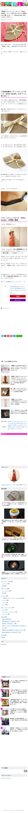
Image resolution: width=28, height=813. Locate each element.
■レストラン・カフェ (6, 607)
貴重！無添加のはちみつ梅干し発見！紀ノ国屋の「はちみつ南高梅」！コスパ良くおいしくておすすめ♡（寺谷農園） (14, 522)
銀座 (3, 644)
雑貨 (3, 585)
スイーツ (4, 600)
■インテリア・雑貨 (6, 581)
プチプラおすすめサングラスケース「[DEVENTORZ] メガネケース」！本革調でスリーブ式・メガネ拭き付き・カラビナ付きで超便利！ (14, 504)
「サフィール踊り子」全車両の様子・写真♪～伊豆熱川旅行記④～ (18, 681)
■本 (2, 637)
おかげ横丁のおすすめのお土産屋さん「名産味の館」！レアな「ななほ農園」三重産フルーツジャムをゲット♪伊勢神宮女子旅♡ (18, 711)
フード (3, 604)
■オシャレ (3, 588)
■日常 (2, 635)
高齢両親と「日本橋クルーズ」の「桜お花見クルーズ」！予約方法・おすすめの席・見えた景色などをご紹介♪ (18, 729)
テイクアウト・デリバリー (8, 612)
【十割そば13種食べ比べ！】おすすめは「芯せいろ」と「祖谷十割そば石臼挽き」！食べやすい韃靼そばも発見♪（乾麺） (18, 692)
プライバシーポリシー (6, 778)
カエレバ (15, 293)
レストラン (4, 614)
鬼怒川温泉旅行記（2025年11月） (10, 632)
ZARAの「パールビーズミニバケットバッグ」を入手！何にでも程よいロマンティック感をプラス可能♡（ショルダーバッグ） (17, 423)
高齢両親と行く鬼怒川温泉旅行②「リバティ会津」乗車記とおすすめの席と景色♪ (18, 720)
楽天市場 (17, 296)
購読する (4, 433)
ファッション (6, 308)
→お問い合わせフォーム (7, 484)
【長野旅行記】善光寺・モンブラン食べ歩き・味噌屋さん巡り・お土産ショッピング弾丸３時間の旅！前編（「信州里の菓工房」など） (18, 702)
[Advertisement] (14, 71)
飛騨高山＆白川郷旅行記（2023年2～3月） (12, 630)
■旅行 (2, 617)
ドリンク (4, 602)
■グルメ (3, 596)
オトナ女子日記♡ (7, 4)
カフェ (3, 609)
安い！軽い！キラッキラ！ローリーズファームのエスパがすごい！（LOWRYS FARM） (19, 390)
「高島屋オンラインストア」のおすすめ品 (12, 598)
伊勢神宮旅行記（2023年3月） (9, 621)
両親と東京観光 (6, 619)
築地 (1, 644)
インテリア (4, 583)
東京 (6, 644)
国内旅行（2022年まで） (8, 623)
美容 (3, 593)
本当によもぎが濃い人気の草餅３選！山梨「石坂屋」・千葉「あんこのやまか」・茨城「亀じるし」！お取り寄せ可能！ (14, 556)
